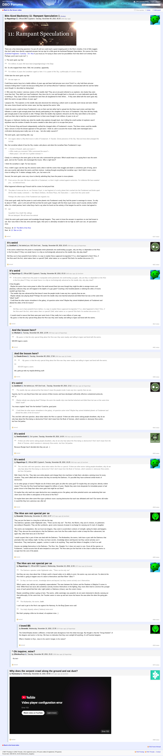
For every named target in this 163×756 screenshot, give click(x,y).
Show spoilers (140, 10)
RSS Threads (151, 752)
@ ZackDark (79, 273)
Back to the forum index (13, 10)
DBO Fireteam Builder (142, 1)
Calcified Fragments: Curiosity (15, 54)
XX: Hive (31, 54)
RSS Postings (140, 752)
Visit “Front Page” (7, 1)
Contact (158, 752)
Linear (148, 10)
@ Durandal (88, 566)
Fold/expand (157, 10)
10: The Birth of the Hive (22, 228)
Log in (152, 1)
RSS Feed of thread (155, 746)
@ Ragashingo (81, 245)
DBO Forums (12, 4)
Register (158, 1)
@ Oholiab (68, 356)
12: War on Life (16, 230)
